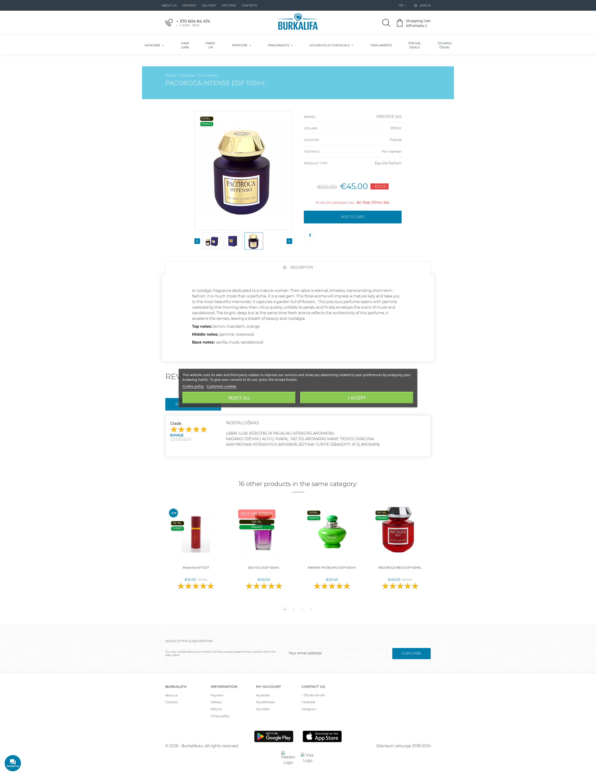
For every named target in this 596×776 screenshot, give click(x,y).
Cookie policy (193, 386)
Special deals (414, 45)
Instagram (308, 709)
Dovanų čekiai (444, 45)
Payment (189, 5)
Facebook (308, 702)
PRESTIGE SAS (389, 116)
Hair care (185, 45)
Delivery (209, 5)
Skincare (153, 45)
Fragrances (279, 45)
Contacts (249, 5)
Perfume (240, 45)
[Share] (310, 235)
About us (169, 5)
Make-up (211, 45)
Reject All (239, 398)
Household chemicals (330, 45)
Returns (229, 5)
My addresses (265, 702)
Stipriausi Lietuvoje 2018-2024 (403, 746)
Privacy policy (220, 716)
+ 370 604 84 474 (313, 695)
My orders (263, 709)
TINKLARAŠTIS (381, 45)
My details (263, 695)
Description (301, 267)
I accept (357, 398)
